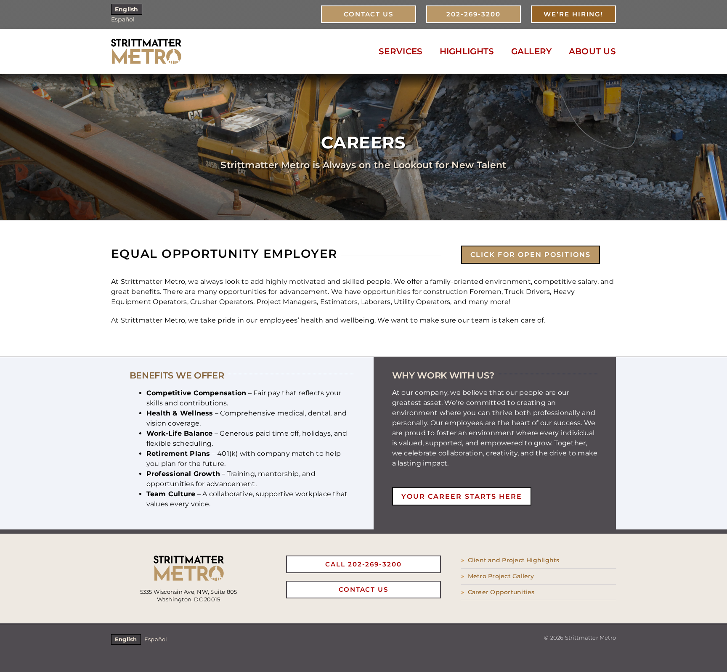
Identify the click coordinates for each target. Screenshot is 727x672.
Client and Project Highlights (514, 560)
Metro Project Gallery (501, 576)
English (126, 9)
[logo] (146, 42)
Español (123, 19)
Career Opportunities (501, 592)
